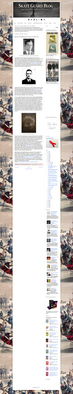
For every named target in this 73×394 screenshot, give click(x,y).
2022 (48, 157)
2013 (48, 207)
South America (29, 145)
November (50, 163)
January (49, 198)
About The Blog (20, 23)
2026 (48, 151)
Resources (45, 23)
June (49, 191)
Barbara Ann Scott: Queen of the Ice (53, 340)
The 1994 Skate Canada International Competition (53, 172)
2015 (48, 204)
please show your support (29, 157)
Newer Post (17, 167)
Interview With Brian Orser (54, 273)
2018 (48, 200)
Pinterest (34, 156)
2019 (48, 161)
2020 (48, 159)
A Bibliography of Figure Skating (53, 357)
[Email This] (32, 164)
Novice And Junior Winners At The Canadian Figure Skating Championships (54, 241)
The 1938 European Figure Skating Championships (52, 180)
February (49, 197)
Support (50, 23)
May (49, 193)
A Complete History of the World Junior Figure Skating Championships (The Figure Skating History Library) (53, 369)
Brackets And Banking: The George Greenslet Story (52, 178)
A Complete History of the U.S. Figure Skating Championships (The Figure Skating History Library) (53, 374)
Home (15, 23)
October (49, 165)
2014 (48, 205)
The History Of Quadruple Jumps (54, 288)
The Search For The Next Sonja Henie (53, 182)
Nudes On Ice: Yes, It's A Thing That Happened (54, 258)
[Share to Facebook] (34, 164)
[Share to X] (33, 164)
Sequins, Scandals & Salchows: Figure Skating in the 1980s (53, 327)
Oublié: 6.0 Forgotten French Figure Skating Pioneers (53, 170)
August (49, 189)
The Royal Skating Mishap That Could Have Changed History (54, 249)
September (50, 187)
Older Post (41, 167)
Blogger (38, 387)
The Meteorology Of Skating (53, 183)
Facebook (27, 156)
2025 (48, 153)
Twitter (30, 156)
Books (25, 23)
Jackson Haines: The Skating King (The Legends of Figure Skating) (53, 320)
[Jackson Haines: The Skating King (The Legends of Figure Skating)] (47, 322)
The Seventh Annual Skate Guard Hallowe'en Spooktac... (52, 167)
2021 (48, 158)
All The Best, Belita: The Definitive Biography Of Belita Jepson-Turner (54, 231)
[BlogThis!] (33, 164)
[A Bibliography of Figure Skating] (47, 358)
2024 (48, 154)
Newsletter (30, 23)
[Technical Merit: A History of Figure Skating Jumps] (47, 346)
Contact (54, 23)
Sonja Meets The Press (51, 173)
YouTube (39, 156)
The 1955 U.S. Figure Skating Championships (52, 185)
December (50, 162)
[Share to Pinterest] (35, 164)
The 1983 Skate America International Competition (53, 175)
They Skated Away (49, 138)
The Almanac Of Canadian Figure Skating (53, 362)
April (49, 194)
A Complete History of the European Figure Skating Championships (53, 350)
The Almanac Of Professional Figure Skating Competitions (54, 222)
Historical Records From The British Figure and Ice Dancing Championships (54, 213)
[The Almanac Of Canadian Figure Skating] (47, 363)
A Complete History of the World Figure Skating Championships (53, 333)
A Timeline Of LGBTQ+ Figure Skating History (53, 280)
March (49, 195)
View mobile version (28, 168)
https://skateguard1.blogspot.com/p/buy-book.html (28, 161)
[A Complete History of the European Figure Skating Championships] (47, 352)
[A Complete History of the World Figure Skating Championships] (47, 334)
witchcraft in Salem (34, 63)
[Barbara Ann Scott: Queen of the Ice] (47, 341)
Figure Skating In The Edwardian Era (54, 265)
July (48, 190)
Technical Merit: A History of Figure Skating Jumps (53, 345)
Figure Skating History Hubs (37, 23)
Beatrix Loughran (37, 89)
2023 (48, 155)
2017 (48, 201)
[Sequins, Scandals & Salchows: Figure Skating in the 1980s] (47, 327)
